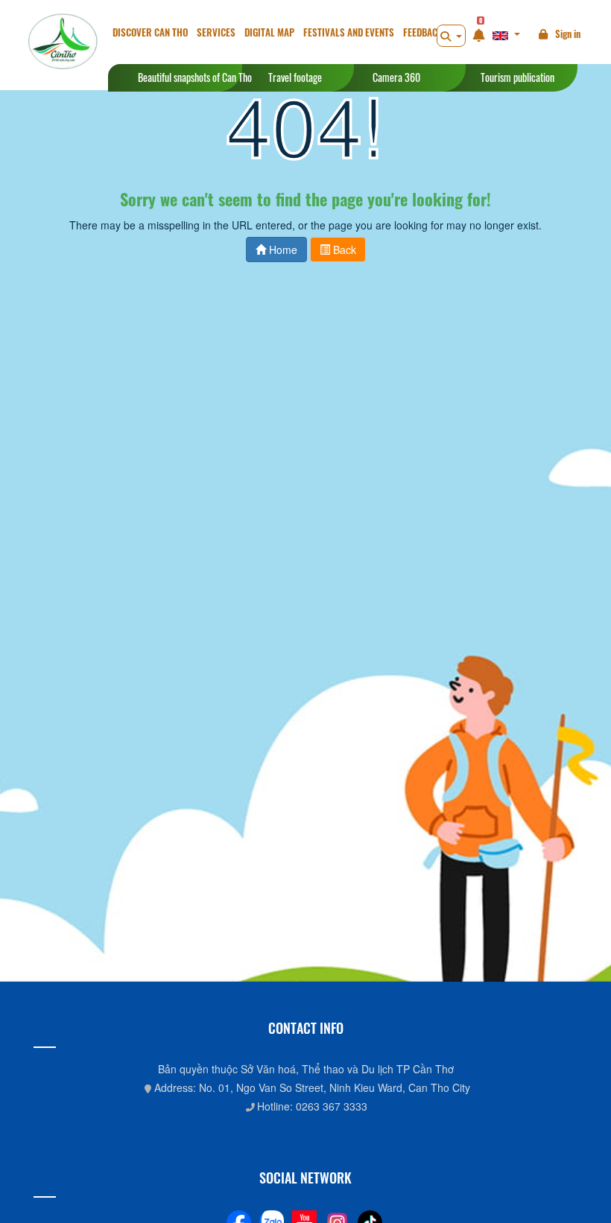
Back (343, 249)
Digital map (269, 32)
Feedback (423, 32)
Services (216, 32)
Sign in (567, 34)
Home (281, 249)
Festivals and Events (348, 32)
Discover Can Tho (150, 32)
